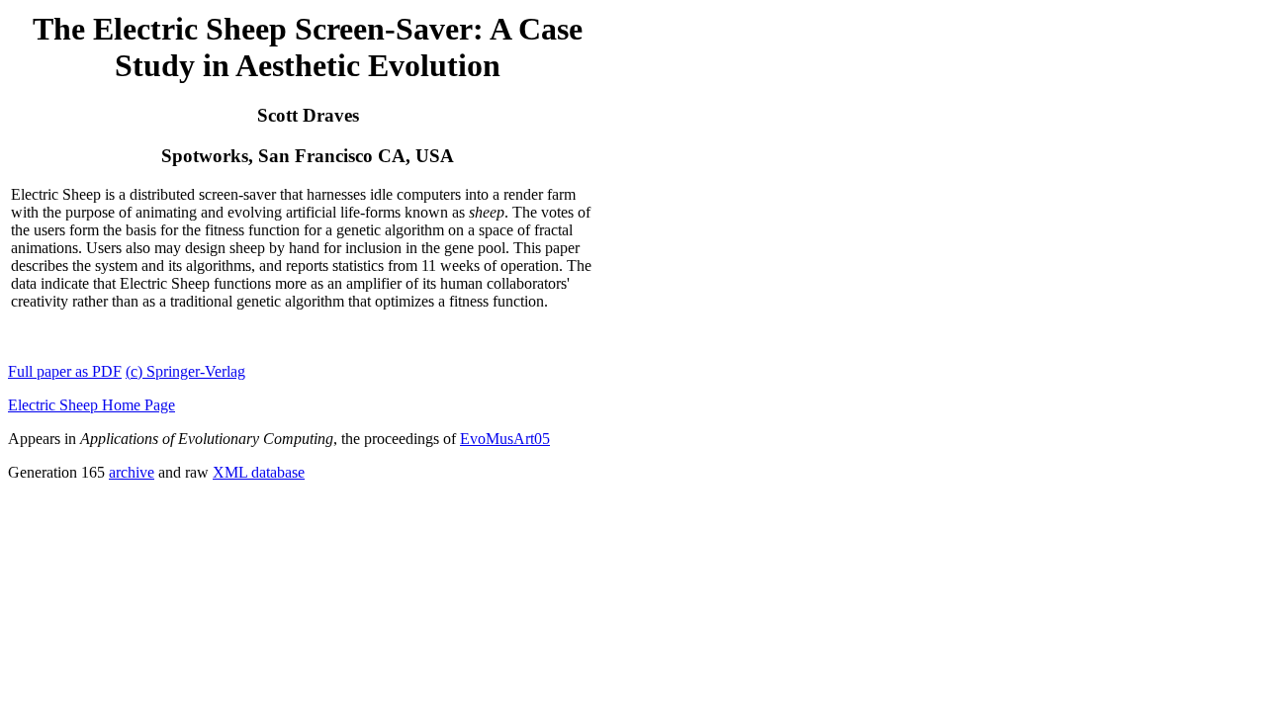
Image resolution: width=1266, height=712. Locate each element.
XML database (259, 472)
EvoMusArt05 (505, 438)
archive (131, 472)
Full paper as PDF (65, 371)
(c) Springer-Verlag (185, 371)
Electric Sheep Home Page (91, 405)
